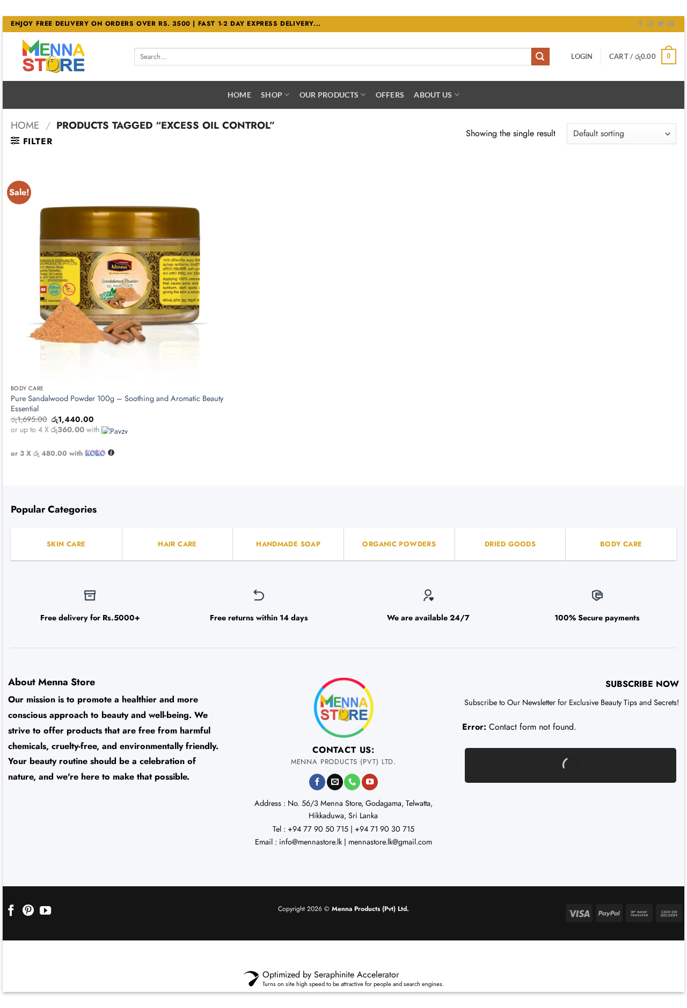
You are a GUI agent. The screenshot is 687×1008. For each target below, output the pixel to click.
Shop (271, 94)
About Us (433, 94)
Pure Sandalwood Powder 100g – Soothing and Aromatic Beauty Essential (117, 403)
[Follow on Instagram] (650, 24)
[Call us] (352, 782)
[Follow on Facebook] (640, 24)
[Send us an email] (671, 24)
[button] (582, 56)
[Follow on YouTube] (370, 782)
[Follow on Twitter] (660, 24)
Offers (390, 94)
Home (239, 94)
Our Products (329, 94)
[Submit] (540, 57)
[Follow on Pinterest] (28, 911)
